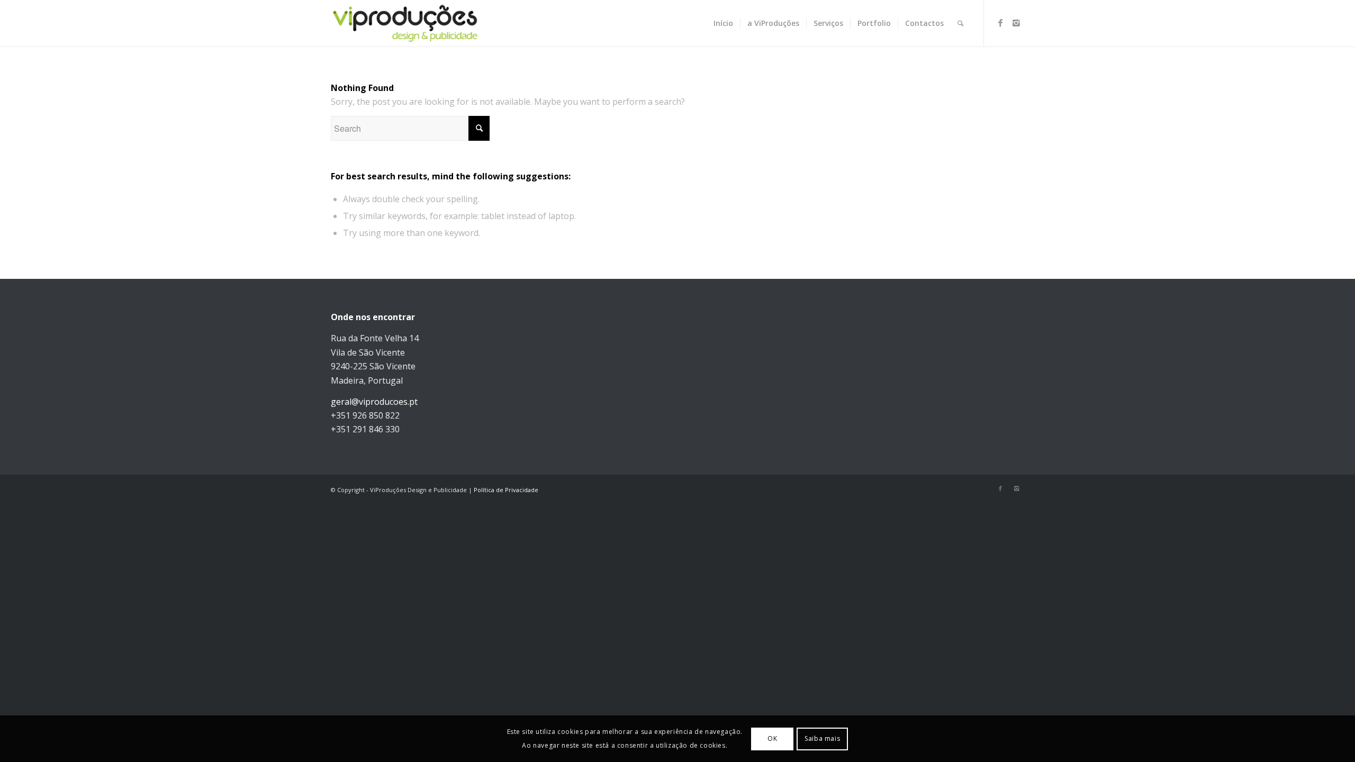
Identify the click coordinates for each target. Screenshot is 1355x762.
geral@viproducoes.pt (374, 401)
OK (772, 738)
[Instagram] (1016, 23)
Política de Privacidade (506, 490)
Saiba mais (822, 738)
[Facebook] (1000, 23)
